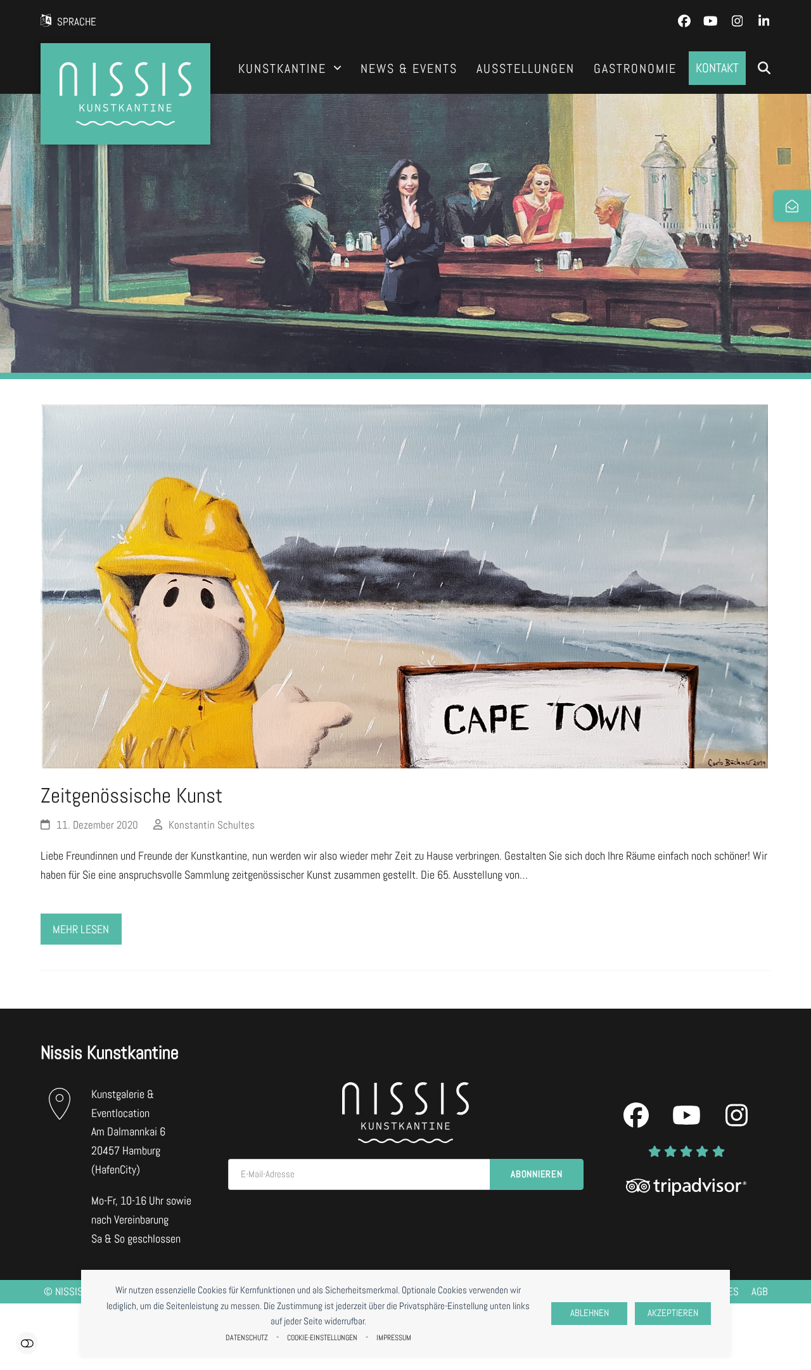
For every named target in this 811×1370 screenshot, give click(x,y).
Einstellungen (27, 1343)
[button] (764, 68)
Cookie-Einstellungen (322, 1338)
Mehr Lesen (81, 929)
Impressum (393, 1338)
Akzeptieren (673, 1313)
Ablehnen (589, 1313)
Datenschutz (247, 1338)
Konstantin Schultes (212, 825)
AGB (759, 1291)
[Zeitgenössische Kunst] (404, 585)
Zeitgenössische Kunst (131, 795)
